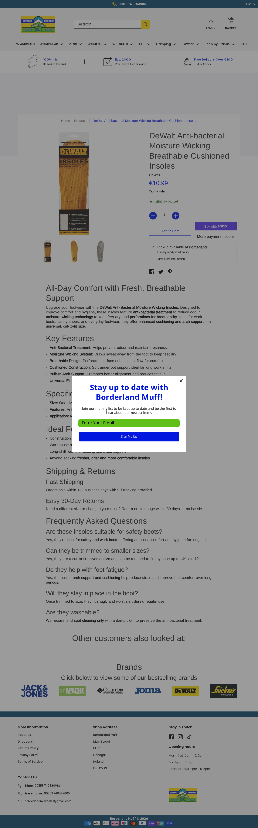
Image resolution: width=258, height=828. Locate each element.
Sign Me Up (129, 436)
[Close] (181, 380)
